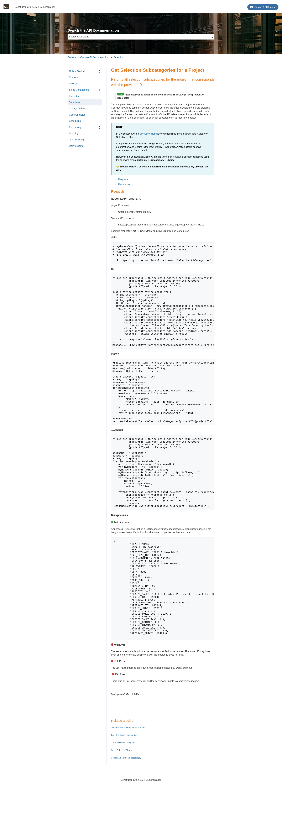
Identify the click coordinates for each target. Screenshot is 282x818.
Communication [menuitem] (77, 115)
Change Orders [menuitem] (77, 108)
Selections (119, 57)
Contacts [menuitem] (73, 77)
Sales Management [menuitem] (79, 90)
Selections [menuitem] (74, 102)
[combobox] (138, 37)
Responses (124, 184)
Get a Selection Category (122, 742)
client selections (148, 133)
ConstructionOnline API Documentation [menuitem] (141, 780)
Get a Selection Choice (121, 750)
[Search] (211, 37)
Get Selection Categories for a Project (128, 727)
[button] (99, 71)
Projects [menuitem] (73, 83)
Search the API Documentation (93, 30)
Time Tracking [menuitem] (76, 139)
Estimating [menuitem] (74, 96)
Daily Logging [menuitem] (76, 146)
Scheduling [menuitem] (75, 121)
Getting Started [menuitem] (77, 71)
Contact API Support (265, 7)
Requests (123, 179)
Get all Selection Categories (124, 735)
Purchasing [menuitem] (75, 127)
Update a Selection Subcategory (126, 758)
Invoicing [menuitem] (73, 133)
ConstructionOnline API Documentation (35, 7)
